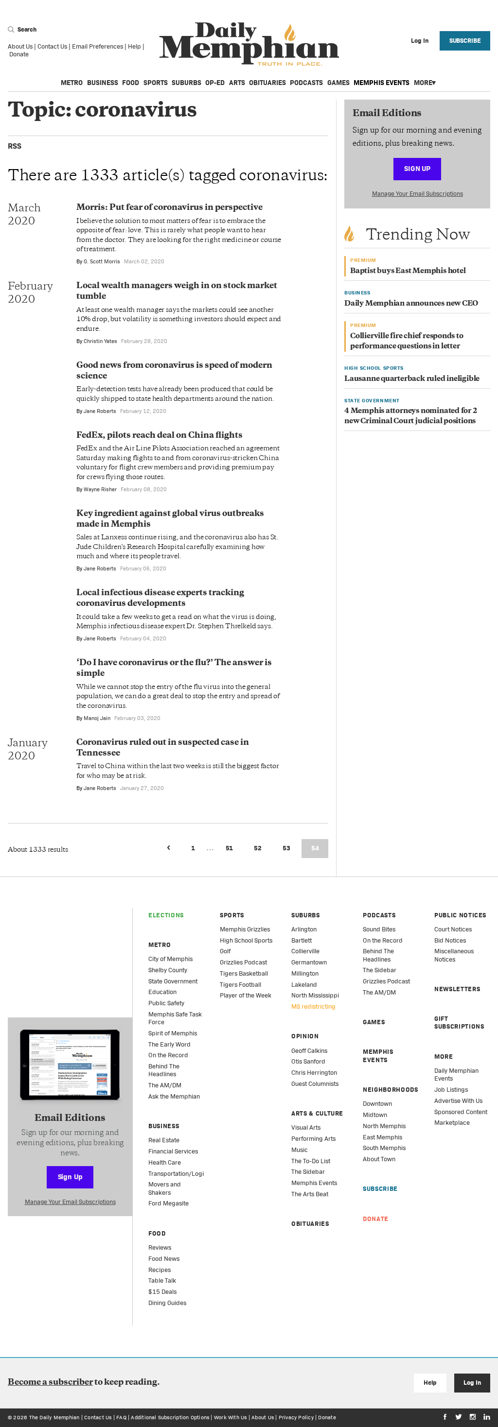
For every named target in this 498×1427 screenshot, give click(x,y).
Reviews (159, 1247)
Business (102, 82)
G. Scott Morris (102, 261)
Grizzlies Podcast (243, 962)
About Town (379, 1159)
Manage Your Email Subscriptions (417, 193)
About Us (20, 46)
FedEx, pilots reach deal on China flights (159, 436)
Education (162, 992)
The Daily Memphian (54, 1417)
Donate (19, 54)
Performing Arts (313, 1138)
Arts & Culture (317, 1113)
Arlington (304, 929)
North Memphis (384, 1126)
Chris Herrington (314, 1072)
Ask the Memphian (174, 1096)
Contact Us (52, 46)
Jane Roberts (100, 411)
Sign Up (417, 168)
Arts (237, 82)
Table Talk (162, 1280)
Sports (155, 82)
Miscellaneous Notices (454, 955)
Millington (305, 973)
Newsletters (457, 989)
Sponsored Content (460, 1112)
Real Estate (163, 1140)
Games (338, 82)
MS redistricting (313, 1006)
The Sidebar (308, 1171)
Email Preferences (97, 46)
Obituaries (267, 82)
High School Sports (246, 940)
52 (258, 848)
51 (229, 848)
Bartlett (301, 940)
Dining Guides (167, 1303)
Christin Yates (100, 341)
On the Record (168, 1055)
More (423, 82)
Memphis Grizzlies (245, 929)
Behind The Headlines (163, 1070)
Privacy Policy (296, 1417)
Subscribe (465, 40)
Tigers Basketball (244, 973)
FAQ (121, 1417)
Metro (72, 82)
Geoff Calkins (309, 1050)
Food (130, 82)
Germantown (309, 962)
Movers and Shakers (164, 1188)
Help (134, 46)
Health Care (164, 1162)
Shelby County (167, 970)
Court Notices (453, 929)
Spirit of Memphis (172, 1033)
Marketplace (452, 1122)
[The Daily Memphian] (249, 44)
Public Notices (460, 915)
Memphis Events (381, 82)
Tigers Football (240, 984)
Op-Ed (215, 82)
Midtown (375, 1114)
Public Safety (166, 1003)
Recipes (159, 1269)
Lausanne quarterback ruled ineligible (412, 379)
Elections (166, 915)
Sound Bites (379, 929)
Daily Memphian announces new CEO (411, 304)
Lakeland (304, 984)
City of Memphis (170, 959)
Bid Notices (450, 940)
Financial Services (173, 1151)
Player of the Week (245, 995)
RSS (14, 146)
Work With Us (230, 1417)
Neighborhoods (390, 1089)
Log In (471, 1382)
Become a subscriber (50, 1383)
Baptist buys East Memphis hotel (408, 271)
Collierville (305, 951)
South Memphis (384, 1148)
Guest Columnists (314, 1083)
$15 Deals (162, 1291)
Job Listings (451, 1089)
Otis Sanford (308, 1061)
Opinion (305, 1036)
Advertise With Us (458, 1100)
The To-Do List (310, 1161)
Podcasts (306, 82)
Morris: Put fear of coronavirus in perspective (169, 208)
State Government (172, 981)
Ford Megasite (168, 1203)
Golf (225, 951)
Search (26, 29)
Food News (163, 1258)
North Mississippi (315, 995)
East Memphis (382, 1137)
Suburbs (186, 82)
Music (299, 1149)
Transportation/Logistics (182, 1173)
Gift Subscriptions (459, 1022)
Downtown (377, 1103)
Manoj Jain (97, 718)
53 (286, 848)
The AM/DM (164, 1085)
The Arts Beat (309, 1194)
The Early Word (169, 1044)
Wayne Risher (100, 489)
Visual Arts (305, 1127)
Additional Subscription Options (170, 1417)
